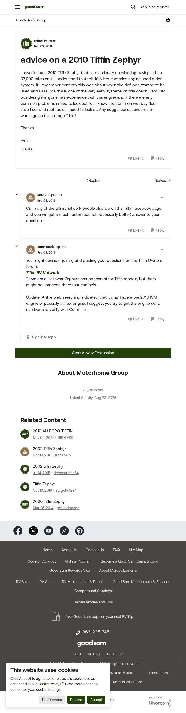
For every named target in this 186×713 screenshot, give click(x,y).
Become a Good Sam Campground (129, 561)
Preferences (52, 700)
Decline (76, 700)
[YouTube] (48, 530)
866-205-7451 (96, 632)
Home (47, 550)
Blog (77, 654)
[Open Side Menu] (17, 7)
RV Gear (46, 582)
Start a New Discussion (93, 352)
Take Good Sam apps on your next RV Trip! (99, 616)
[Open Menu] (168, 20)
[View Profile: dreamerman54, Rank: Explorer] (24, 469)
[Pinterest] (79, 530)
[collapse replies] (16, 194)
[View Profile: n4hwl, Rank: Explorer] (26, 43)
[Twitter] (33, 530)
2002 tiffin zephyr (49, 466)
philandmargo (68, 508)
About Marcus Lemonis (118, 570)
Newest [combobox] (162, 180)
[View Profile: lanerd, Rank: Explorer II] (30, 197)
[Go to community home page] (35, 7)
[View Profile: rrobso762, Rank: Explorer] (24, 451)
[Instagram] (64, 530)
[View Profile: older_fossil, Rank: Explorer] (30, 249)
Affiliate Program (78, 561)
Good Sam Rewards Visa (69, 570)
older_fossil (45, 247)
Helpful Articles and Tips (93, 602)
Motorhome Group (33, 20)
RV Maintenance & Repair (83, 582)
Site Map (136, 550)
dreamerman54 (66, 473)
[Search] (133, 7)
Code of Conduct (42, 561)
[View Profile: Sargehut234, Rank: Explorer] (24, 486)
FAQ (116, 550)
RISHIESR (65, 438)
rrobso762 (63, 455)
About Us (69, 550)
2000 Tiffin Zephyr (49, 501)
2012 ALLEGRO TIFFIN (53, 431)
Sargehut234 (65, 490)
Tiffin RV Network (42, 272)
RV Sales (23, 582)
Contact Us (95, 550)
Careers (94, 654)
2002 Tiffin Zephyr (49, 448)
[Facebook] (17, 530)
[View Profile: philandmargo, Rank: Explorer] (24, 504)
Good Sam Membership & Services (141, 582)
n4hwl (38, 40)
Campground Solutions (93, 591)
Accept (96, 700)
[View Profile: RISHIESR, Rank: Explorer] (24, 434)
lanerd (42, 195)
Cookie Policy (48, 684)
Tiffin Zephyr (44, 483)
